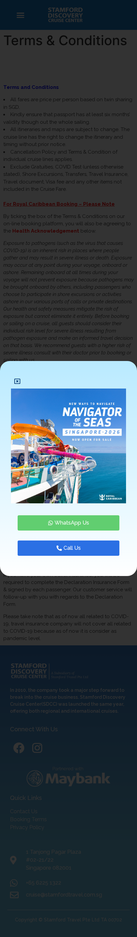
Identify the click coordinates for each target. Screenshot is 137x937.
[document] (68, 468)
